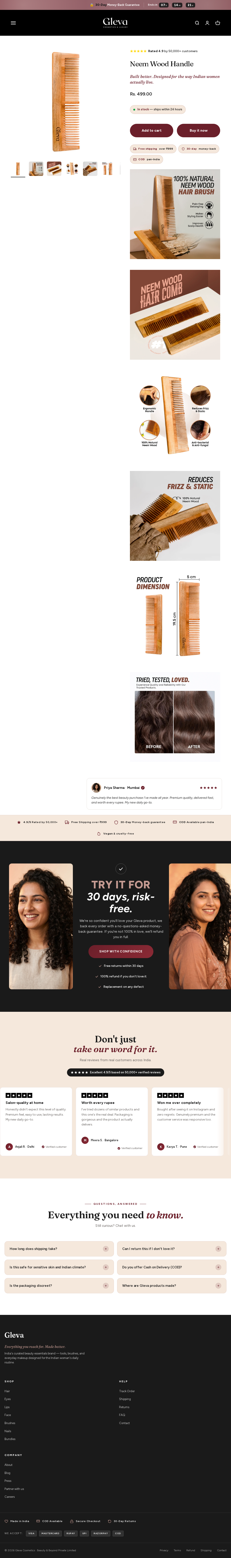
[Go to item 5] (90, 169)
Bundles (10, 1439)
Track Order (127, 1391)
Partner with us (14, 1489)
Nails (8, 1431)
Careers (10, 1496)
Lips (7, 1407)
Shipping (125, 1399)
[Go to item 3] (54, 169)
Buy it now (199, 130)
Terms (177, 1550)
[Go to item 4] (72, 169)
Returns (124, 1407)
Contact (124, 1423)
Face (8, 1415)
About (8, 1465)
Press (8, 1481)
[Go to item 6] (108, 169)
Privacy (164, 1550)
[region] (115, 1121)
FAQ (122, 1415)
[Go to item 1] (18, 169)
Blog (7, 1473)
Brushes (10, 1423)
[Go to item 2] (36, 169)
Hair (7, 1391)
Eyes (8, 1399)
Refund (190, 1550)
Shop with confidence (121, 951)
